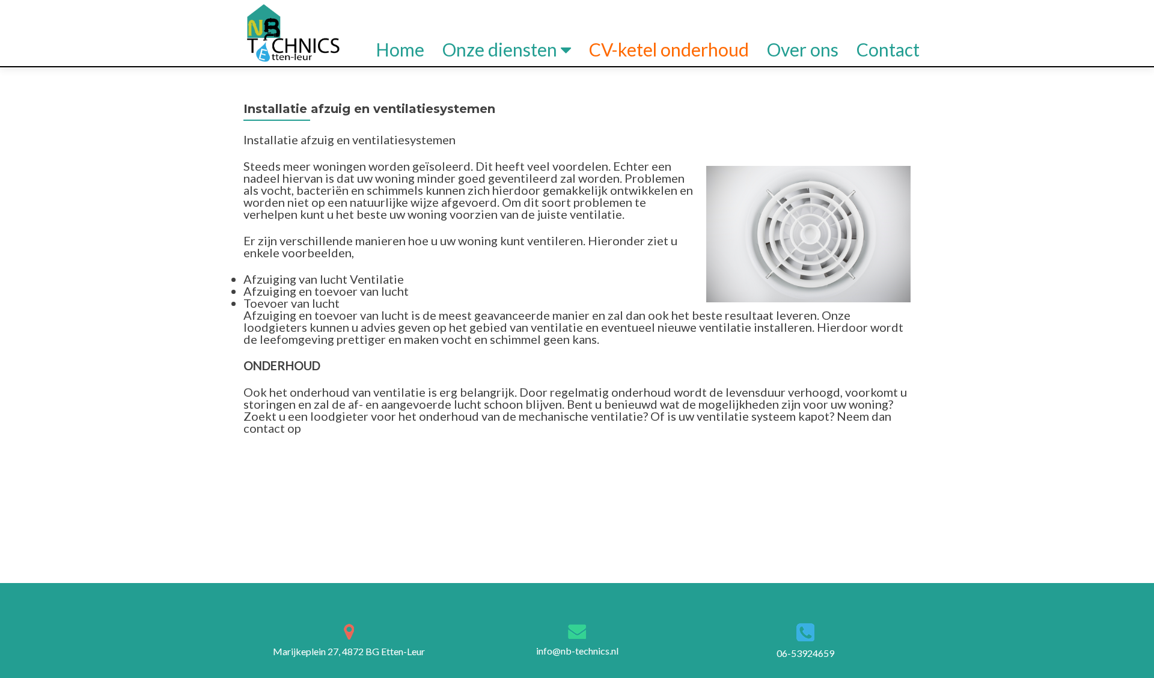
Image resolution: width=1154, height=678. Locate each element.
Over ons (802, 49)
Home (400, 49)
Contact (888, 49)
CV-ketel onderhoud (669, 49)
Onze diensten (499, 49)
